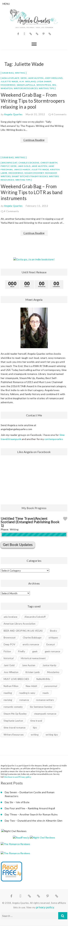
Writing (20, 72)
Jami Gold (24, 166)
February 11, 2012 (37, 205)
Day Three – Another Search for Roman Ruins (31, 814)
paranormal (50, 686)
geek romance (52, 651)
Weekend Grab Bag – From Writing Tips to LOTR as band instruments (32, 192)
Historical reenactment (33, 658)
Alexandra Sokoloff (35, 616)
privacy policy (45, 907)
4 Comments (59, 114)
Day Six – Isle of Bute (17, 802)
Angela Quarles (12, 114)
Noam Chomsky (34, 173)
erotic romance (31, 644)
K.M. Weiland (28, 81)
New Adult (31, 686)
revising (8, 700)
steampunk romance (45, 713)
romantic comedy (13, 706)
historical (9, 658)
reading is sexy (27, 692)
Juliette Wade (9, 81)
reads (46, 692)
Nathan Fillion (11, 686)
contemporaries (53, 439)
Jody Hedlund (54, 78)
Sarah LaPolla (26, 85)
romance (24, 700)
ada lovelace (10, 78)
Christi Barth (48, 162)
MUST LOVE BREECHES (16, 679)
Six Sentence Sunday (41, 706)
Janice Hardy (22, 169)
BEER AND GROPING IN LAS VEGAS (23, 630)
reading (8, 692)
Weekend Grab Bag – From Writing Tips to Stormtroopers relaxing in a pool (33, 101)
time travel (36, 720)
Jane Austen (36, 78)
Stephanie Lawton (13, 720)
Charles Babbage (32, 637)
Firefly (5, 166)
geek (24, 78)
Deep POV (9, 644)
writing (34, 734)
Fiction (7, 651)
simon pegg (43, 85)
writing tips (46, 88)
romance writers (45, 700)
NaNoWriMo (43, 679)
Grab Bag (8, 72)
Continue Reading (33, 139)
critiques (53, 637)
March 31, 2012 (35, 114)
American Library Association (20, 623)
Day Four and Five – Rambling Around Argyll (30, 808)
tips (35, 727)
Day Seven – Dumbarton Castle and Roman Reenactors (30, 794)
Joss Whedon (11, 672)
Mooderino (8, 85)
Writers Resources (26, 88)
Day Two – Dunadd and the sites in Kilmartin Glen (34, 820)
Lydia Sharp (44, 81)
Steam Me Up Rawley (15, 713)
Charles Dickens (28, 162)
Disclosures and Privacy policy (17, 777)
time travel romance (15, 727)
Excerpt (50, 644)
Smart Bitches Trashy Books (30, 176)
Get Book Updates (18, 544)
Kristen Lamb (33, 672)
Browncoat (9, 162)
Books (53, 630)
